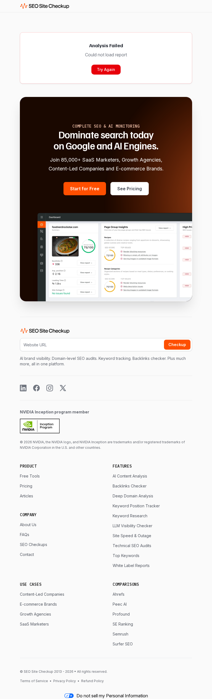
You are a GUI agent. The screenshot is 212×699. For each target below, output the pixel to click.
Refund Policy (92, 681)
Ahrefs (118, 594)
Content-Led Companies (42, 594)
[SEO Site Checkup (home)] (45, 6)
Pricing (26, 486)
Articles (26, 496)
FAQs (24, 534)
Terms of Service (34, 681)
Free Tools (30, 476)
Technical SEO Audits (132, 545)
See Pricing (129, 188)
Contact (27, 554)
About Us (28, 524)
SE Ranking (123, 624)
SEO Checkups (33, 544)
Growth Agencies (35, 614)
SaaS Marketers (34, 624)
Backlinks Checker (130, 486)
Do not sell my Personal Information (112, 695)
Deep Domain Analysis (133, 496)
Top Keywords (126, 555)
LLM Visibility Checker (132, 525)
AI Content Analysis (130, 476)
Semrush (120, 634)
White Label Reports (131, 565)
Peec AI (120, 604)
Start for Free (84, 188)
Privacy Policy (64, 681)
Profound (121, 614)
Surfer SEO (123, 644)
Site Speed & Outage (132, 535)
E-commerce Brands (38, 604)
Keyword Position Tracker (136, 505)
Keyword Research (130, 515)
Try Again (106, 69)
